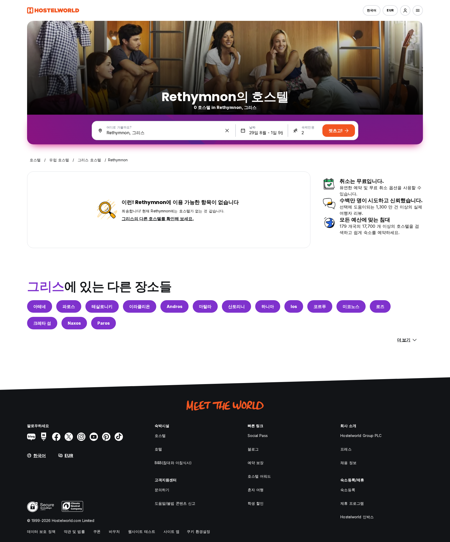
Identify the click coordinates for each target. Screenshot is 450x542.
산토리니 (236, 306)
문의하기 (162, 490)
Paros (103, 323)
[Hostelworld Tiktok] (119, 437)
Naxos (74, 323)
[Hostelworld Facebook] (56, 437)
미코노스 (351, 306)
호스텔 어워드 (259, 476)
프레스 (345, 449)
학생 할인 (256, 503)
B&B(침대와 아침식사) (173, 462)
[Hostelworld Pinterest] (106, 437)
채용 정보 (348, 462)
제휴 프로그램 (352, 503)
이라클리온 (139, 306)
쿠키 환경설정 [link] (198, 531)
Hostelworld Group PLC (361, 435)
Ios (294, 306)
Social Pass (258, 435)
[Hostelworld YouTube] (94, 437)
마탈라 (205, 306)
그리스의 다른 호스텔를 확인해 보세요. (158, 218)
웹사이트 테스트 (141, 531)
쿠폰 (97, 531)
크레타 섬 (42, 323)
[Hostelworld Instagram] (81, 437)
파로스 (69, 306)
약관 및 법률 (74, 531)
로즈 (380, 306)
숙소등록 (347, 490)
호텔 (158, 449)
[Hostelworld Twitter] (69, 437)
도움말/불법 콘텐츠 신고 (175, 503)
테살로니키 (102, 306)
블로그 (253, 449)
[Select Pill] (405, 10)
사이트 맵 (172, 531)
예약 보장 (256, 462)
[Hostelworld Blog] (31, 437)
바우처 (114, 531)
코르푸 (320, 306)
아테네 (39, 306)
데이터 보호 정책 (41, 531)
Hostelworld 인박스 (357, 517)
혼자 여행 (256, 490)
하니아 (267, 306)
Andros (174, 306)
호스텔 (160, 435)
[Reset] (227, 130)
